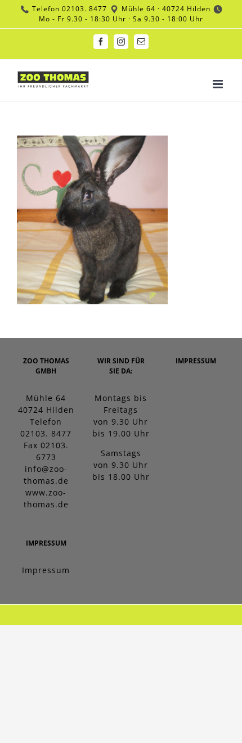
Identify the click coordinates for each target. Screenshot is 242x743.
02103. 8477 (84, 8)
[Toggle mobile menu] (219, 84)
